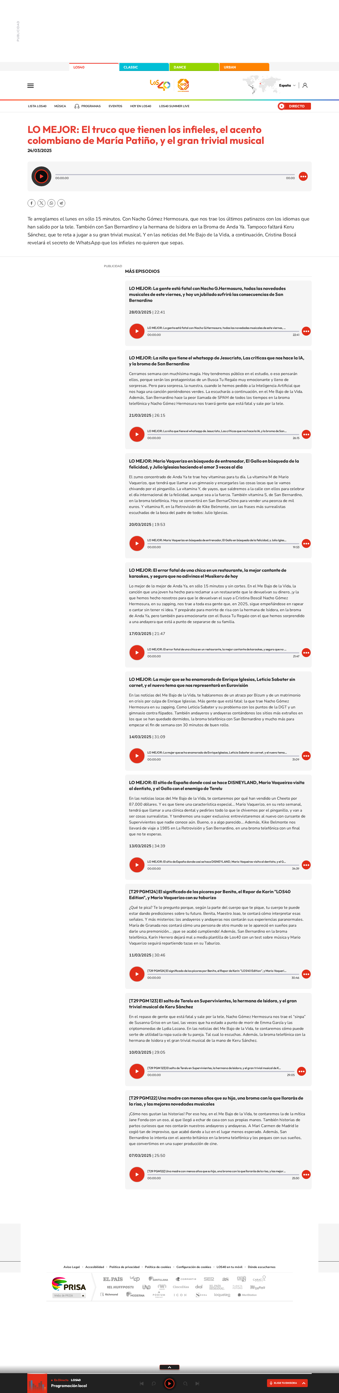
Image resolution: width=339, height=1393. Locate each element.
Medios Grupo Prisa (68, 1295)
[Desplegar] (169, 1367)
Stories (199, 1214)
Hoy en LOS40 (140, 106)
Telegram (61, 203)
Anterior (142, 1384)
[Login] (305, 85)
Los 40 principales (136, 1279)
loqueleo (222, 1293)
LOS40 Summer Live (174, 106)
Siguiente (197, 1384)
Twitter (41, 203)
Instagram (140, 1214)
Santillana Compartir (186, 1279)
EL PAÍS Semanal (217, 1286)
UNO (146, 1286)
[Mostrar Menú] (34, 85)
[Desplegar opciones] (303, 176)
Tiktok (150, 1214)
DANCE (180, 67)
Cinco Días (180, 1286)
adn (240, 1279)
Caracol (258, 1279)
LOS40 (78, 67)
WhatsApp (51, 203)
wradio (161, 1286)
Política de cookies (158, 1267)
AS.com (223, 1279)
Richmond (110, 1293)
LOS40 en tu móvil (229, 1267)
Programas (91, 106)
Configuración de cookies (193, 1267)
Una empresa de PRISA (69, 1283)
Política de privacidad (124, 1267)
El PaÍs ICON (180, 1293)
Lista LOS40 (37, 106)
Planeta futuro (235, 1286)
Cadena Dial (199, 1286)
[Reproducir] (41, 176)
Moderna (134, 1293)
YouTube (160, 1214)
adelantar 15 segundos (185, 1384)
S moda (200, 1293)
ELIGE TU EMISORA (285, 1383)
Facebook (31, 203)
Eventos (115, 106)
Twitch (189, 1214)
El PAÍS (113, 1279)
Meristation (246, 1293)
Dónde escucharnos (261, 1267)
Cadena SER (207, 1279)
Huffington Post (119, 1286)
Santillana (159, 1279)
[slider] (169, 1373)
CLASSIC (131, 67)
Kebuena (253, 1286)
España (285, 85)
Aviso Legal (72, 1267)
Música (60, 106)
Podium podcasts (159, 1293)
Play (169, 1384)
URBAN (230, 67)
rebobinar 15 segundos (154, 1384)
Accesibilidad (94, 1267)
